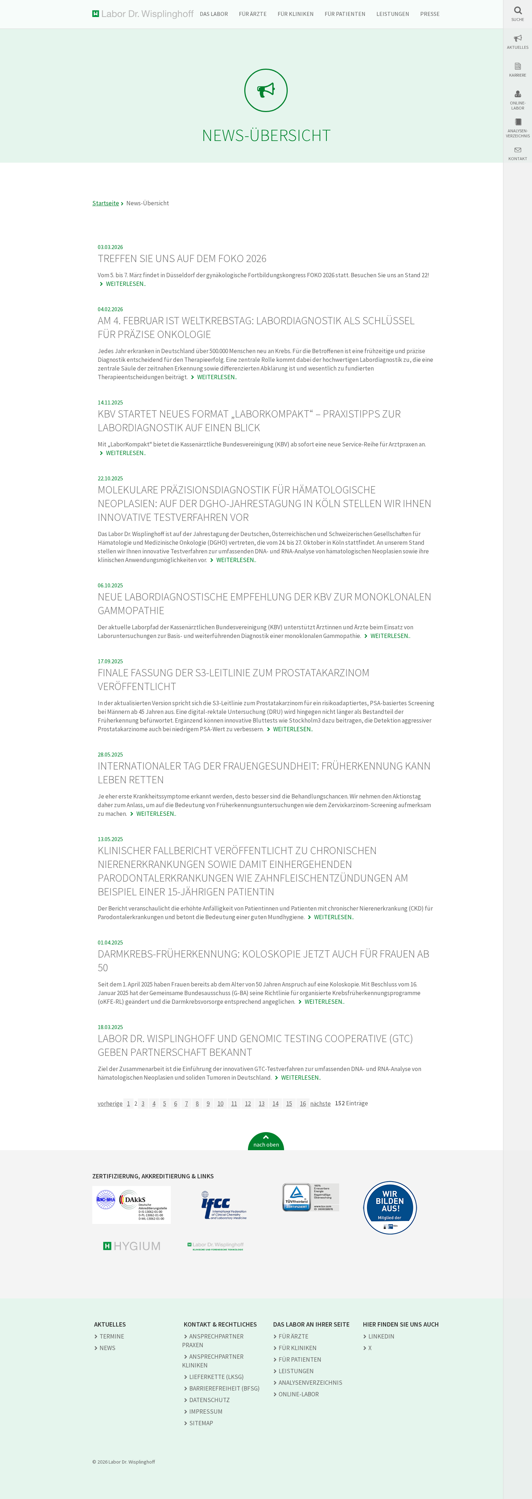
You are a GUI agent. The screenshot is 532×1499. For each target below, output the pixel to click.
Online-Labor (518, 105)
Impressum (206, 1412)
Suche (517, 19)
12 (248, 1104)
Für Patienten (345, 13)
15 (289, 1104)
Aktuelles (517, 47)
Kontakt (517, 158)
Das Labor (214, 13)
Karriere (517, 75)
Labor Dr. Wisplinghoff (143, 14)
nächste (320, 1104)
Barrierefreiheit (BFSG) (224, 1388)
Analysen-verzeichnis (518, 133)
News (107, 1348)
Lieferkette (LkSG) (216, 1377)
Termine (112, 1336)
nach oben (266, 1144)
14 (275, 1104)
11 (234, 1104)
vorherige (110, 1104)
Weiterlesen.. (125, 284)
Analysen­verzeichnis (310, 1383)
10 (220, 1104)
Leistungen (392, 13)
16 (303, 1104)
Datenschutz (209, 1400)
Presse (430, 13)
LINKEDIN (381, 1336)
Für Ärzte (253, 13)
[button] (517, 14)
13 (262, 1104)
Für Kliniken (296, 13)
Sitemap (201, 1423)
